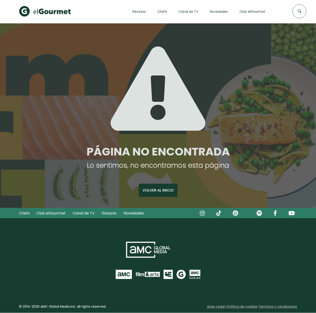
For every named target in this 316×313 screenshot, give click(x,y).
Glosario (109, 213)
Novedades (134, 213)
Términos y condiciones (277, 306)
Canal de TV (84, 213)
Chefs (24, 213)
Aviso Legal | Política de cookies (232, 306)
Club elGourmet (51, 213)
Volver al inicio (158, 190)
